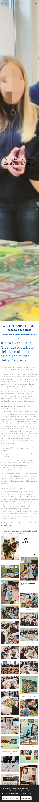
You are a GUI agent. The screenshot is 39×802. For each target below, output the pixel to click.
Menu (36, 3)
